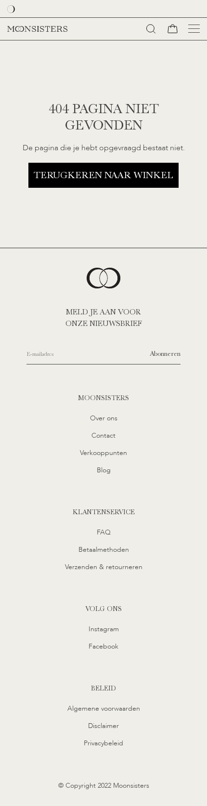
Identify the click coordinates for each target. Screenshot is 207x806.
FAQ (104, 532)
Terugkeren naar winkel (103, 175)
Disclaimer (103, 725)
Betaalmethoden (103, 549)
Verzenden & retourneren (103, 567)
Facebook (103, 646)
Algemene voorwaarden (103, 708)
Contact (103, 435)
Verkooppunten (103, 452)
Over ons (103, 418)
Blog (104, 470)
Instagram (104, 629)
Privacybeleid (103, 743)
